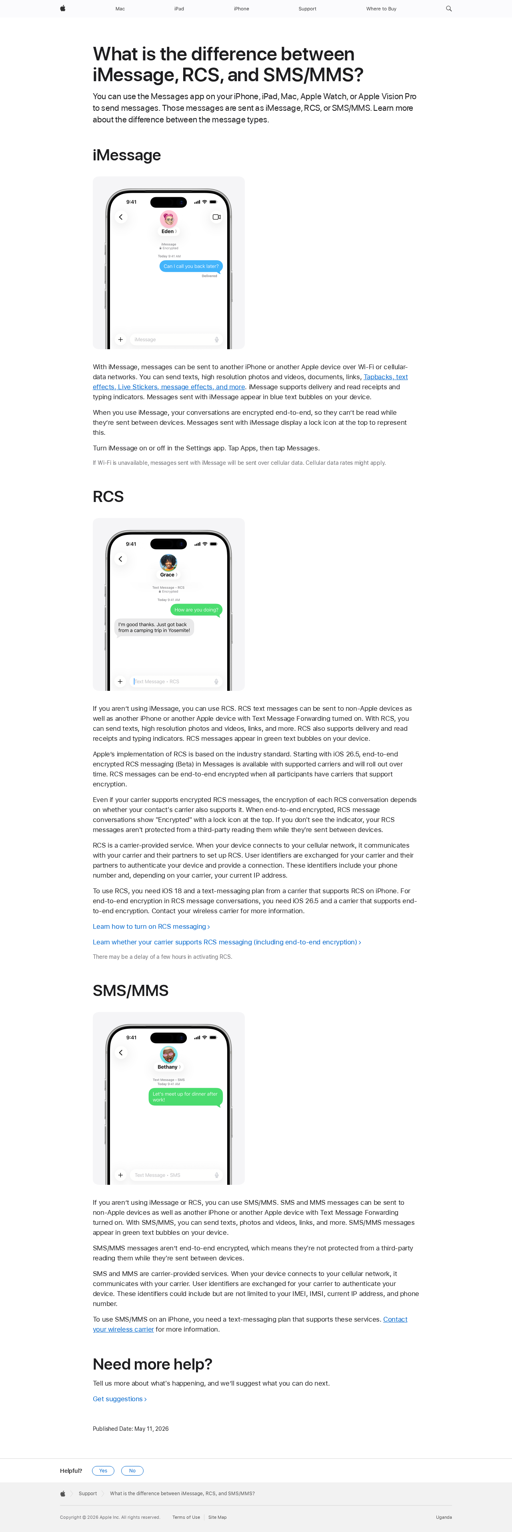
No (132, 1471)
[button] (449, 9)
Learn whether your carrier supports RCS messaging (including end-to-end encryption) (225, 942)
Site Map (217, 1517)
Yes (103, 1471)
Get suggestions (118, 1399)
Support (88, 1493)
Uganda (444, 1517)
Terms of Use (186, 1517)
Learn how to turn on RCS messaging (149, 926)
